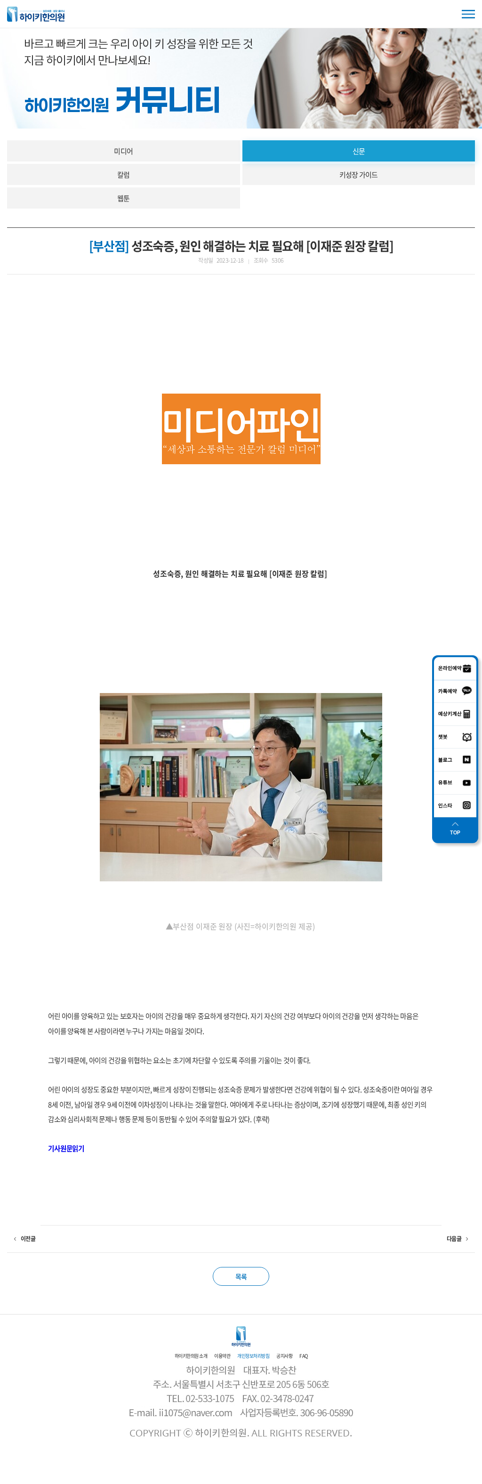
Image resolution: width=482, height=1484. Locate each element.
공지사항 (284, 1355)
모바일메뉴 (468, 14)
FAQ (303, 1355)
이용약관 (222, 1355)
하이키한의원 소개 (191, 1355)
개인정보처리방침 (253, 1355)
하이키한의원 (35, 14)
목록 (241, 1276)
